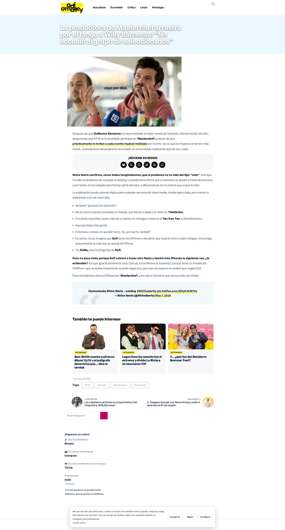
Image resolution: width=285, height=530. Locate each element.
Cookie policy (79, 522)
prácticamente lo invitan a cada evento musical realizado (109, 143)
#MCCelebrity (146, 291)
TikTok (69, 467)
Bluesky (69, 443)
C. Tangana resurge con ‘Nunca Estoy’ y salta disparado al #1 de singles (173, 404)
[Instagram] (139, 165)
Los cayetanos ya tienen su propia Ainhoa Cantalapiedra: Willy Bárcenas (111, 404)
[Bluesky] (124, 165)
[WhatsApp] (162, 165)
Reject (190, 517)
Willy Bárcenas (120, 385)
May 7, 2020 (163, 295)
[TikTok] (147, 165)
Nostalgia (157, 7)
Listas (143, 7)
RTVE (87, 385)
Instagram (71, 455)
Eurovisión (116, 7)
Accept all (175, 517)
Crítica (132, 7)
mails (68, 479)
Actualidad (99, 7)
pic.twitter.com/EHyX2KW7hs (177, 291)
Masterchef (140, 385)
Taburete (101, 385)
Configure (205, 517)
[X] (131, 165)
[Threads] (154, 165)
